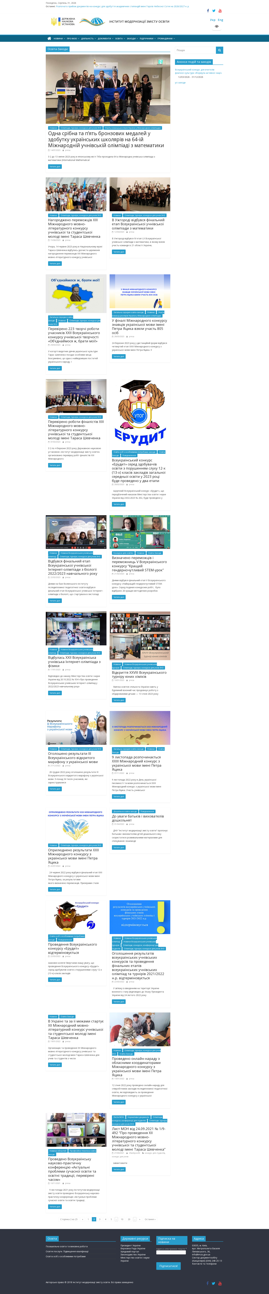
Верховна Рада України (132, 1248)
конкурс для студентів (155, 1153)
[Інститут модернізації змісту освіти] (49, 38)
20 (129, 1219)
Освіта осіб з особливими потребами (66, 1256)
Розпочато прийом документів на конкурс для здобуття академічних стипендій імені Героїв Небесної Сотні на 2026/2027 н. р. (122, 7)
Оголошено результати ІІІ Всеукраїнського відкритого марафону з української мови (73, 757)
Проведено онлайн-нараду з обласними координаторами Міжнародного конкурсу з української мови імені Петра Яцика (136, 1066)
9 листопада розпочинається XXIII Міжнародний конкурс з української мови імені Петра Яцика (136, 763)
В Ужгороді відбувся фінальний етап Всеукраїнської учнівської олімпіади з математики (138, 223)
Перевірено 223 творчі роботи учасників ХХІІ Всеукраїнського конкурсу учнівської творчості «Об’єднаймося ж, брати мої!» (74, 334)
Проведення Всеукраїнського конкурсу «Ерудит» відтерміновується (72, 948)
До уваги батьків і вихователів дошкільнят (138, 818)
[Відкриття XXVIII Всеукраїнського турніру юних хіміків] (140, 613)
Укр (212, 20)
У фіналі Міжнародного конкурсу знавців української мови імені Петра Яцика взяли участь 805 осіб (139, 326)
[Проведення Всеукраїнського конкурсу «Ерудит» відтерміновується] (76, 901)
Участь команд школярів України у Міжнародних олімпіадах (132, 128)
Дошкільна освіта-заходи (125, 811)
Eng (220, 20)
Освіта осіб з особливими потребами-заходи (134, 452)
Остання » (150, 1219)
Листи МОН (118, 1117)
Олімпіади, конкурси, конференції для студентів (137, 1119)
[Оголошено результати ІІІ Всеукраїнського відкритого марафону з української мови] (76, 712)
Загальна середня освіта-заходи (128, 312)
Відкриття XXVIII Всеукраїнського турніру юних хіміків (139, 674)
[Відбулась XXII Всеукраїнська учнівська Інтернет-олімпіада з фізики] (76, 613)
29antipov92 (135, 1153)
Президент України (130, 1245)
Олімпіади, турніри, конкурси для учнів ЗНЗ (81, 128)
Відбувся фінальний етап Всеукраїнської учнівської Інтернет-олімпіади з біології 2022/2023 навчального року (72, 567)
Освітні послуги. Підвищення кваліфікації (67, 1251)
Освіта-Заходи (154, 553)
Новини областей (58, 1150)
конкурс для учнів (120, 1156)
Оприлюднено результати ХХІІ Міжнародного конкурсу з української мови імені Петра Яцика (73, 856)
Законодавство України (133, 1254)
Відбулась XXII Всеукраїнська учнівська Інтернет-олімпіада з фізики (74, 661)
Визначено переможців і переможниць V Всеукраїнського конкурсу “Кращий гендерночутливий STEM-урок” (139, 563)
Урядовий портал (129, 1251)
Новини (53, 128)
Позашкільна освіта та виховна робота (67, 1246)
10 (122, 1219)
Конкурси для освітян (123, 553)
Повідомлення (129, 455)
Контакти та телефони (204, 1263)
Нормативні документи (138, 1117)
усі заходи (180, 82)
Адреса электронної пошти (171, 1248)
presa (67, 150)
